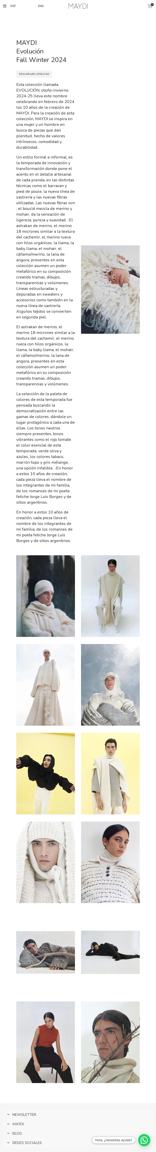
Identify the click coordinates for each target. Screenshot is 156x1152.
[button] (144, 1140)
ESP (13, 6)
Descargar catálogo (34, 74)
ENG (41, 6)
